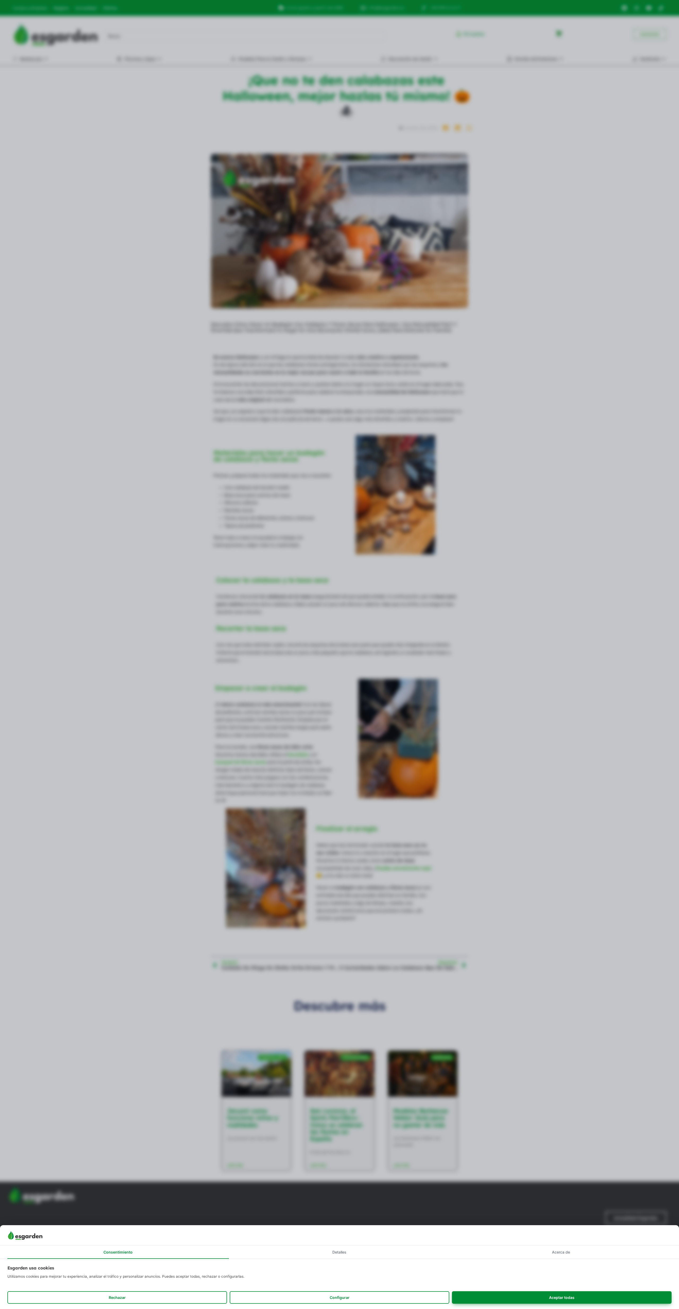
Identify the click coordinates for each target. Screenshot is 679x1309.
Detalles (339, 1252)
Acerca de (561, 1252)
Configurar (340, 1297)
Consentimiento (118, 1252)
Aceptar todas (561, 1297)
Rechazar (117, 1297)
